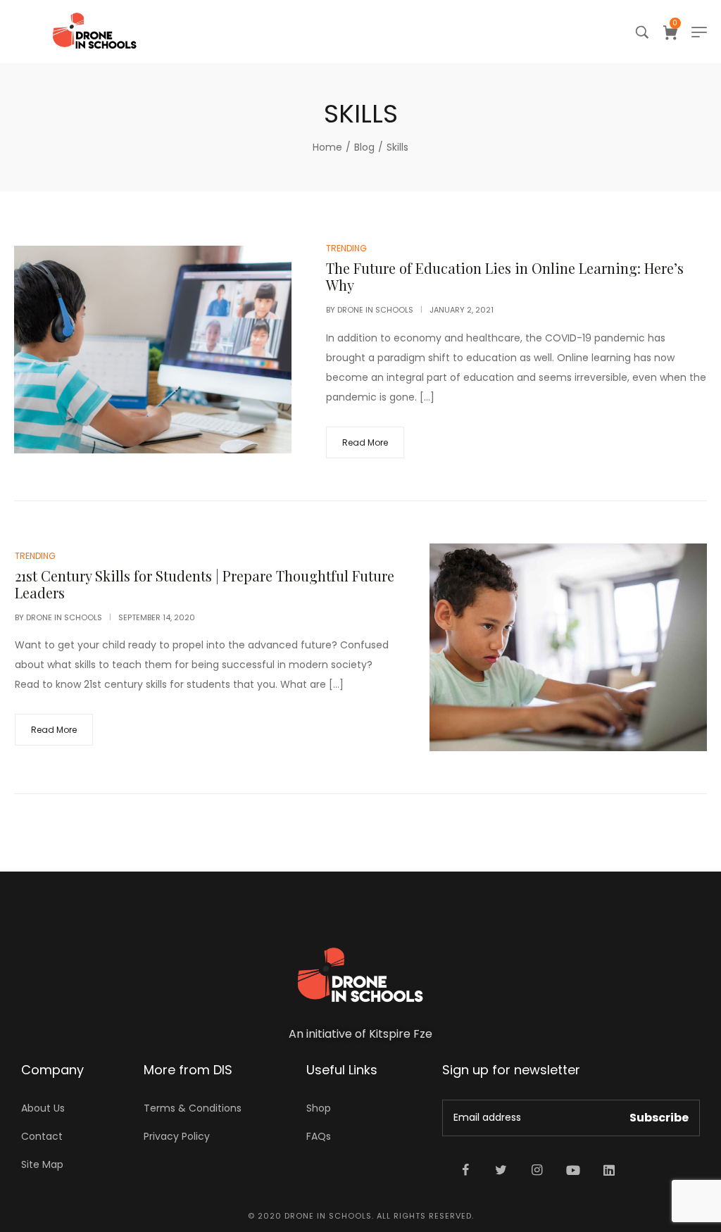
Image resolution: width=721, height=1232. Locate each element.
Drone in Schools (375, 309)
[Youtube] (573, 1170)
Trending (346, 248)
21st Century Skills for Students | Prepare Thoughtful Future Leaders (204, 584)
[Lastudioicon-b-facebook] (465, 1170)
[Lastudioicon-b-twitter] (501, 1170)
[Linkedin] (609, 1170)
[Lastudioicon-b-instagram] (537, 1170)
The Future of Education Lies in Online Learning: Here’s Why (505, 276)
